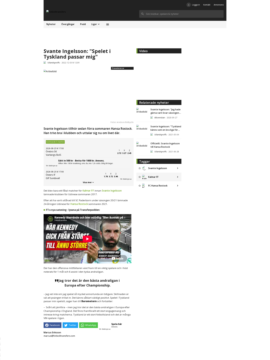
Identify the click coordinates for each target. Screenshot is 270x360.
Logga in (196, 4)
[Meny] (107, 24)
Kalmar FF (88, 190)
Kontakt (206, 4)
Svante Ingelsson (112, 190)
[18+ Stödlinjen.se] (125, 175)
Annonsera (219, 4)
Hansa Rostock (79, 204)
